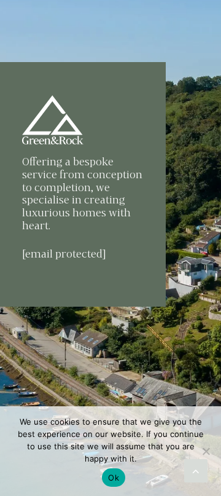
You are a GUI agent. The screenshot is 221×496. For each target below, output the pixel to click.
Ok (113, 477)
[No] (206, 451)
